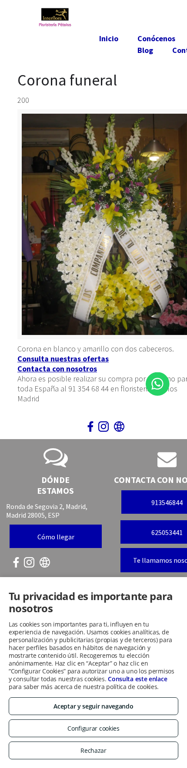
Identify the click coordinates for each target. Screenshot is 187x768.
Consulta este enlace (137, 679)
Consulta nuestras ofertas (63, 359)
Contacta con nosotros (57, 369)
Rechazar (93, 750)
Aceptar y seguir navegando (93, 706)
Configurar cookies (93, 728)
